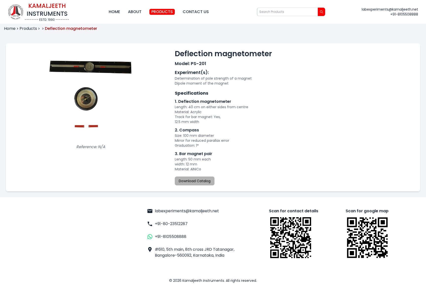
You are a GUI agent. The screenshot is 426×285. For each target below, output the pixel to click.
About (135, 12)
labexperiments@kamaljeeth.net (390, 9)
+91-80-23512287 (171, 224)
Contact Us (196, 12)
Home (114, 12)
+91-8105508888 (404, 14)
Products (162, 12)
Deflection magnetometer (71, 28)
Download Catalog (195, 180)
